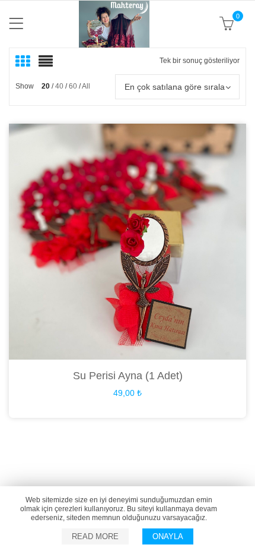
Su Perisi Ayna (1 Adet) (128, 376)
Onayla (167, 536)
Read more (95, 536)
